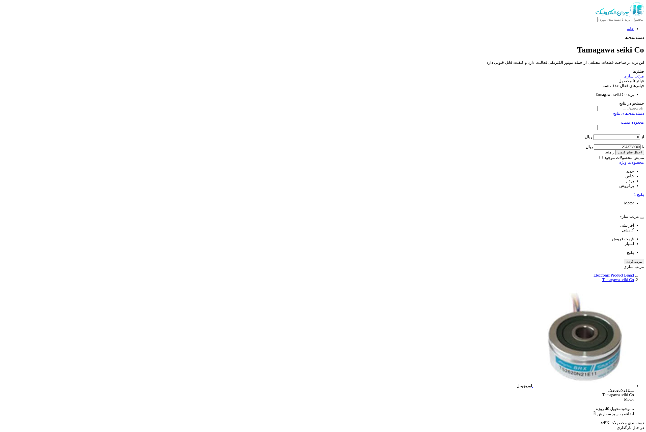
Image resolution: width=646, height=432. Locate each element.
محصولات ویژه (631, 162)
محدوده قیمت (632, 122)
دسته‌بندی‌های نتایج (628, 113)
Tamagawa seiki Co (618, 280)
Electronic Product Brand (614, 275)
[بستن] (642, 218)
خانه (630, 28)
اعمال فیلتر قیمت (629, 152)
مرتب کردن (634, 261)
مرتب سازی (634, 76)
